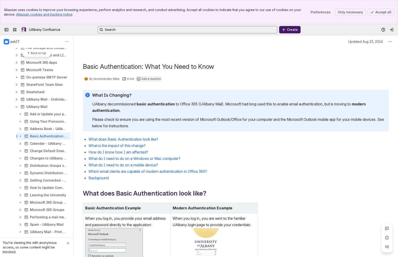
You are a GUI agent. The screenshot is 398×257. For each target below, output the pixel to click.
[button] (166, 207)
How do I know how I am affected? (118, 152)
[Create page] (387, 247)
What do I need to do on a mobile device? (123, 165)
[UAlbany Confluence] (23, 29)
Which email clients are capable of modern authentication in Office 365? (147, 171)
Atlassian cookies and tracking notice (44, 14)
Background (98, 178)
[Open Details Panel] (387, 237)
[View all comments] (387, 228)
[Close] (68, 243)
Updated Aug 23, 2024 (365, 41)
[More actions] (67, 41)
